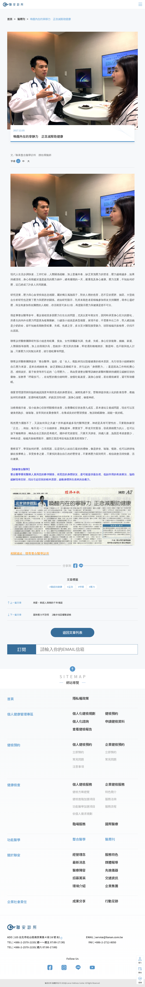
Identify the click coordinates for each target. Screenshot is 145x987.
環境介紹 (79, 885)
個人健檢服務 (82, 784)
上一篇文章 (15, 602)
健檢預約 (111, 713)
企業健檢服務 (115, 784)
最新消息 (79, 862)
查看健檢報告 (82, 729)
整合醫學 (79, 839)
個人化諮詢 (80, 721)
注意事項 (78, 766)
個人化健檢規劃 (83, 713)
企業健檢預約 (115, 744)
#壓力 (92, 586)
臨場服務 (79, 823)
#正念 (70, 586)
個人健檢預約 (82, 744)
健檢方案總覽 (80, 792)
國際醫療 (111, 823)
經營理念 (79, 854)
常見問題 (78, 759)
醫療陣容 (79, 870)
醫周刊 (110, 839)
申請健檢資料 (115, 721)
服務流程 (110, 806)
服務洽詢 (110, 799)
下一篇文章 (15, 614)
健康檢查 (13, 784)
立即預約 (78, 752)
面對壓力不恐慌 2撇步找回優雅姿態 (52, 614)
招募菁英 (79, 878)
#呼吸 (81, 586)
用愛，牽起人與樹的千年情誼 (48, 602)
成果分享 (79, 901)
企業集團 (111, 885)
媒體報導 (111, 862)
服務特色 (111, 854)
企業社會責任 (17, 901)
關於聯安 (13, 855)
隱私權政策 (80, 698)
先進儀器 (111, 870)
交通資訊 (111, 878)
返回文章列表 (72, 632)
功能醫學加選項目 (83, 806)
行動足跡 (111, 901)
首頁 (10, 698)
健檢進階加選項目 (83, 799)
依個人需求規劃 (82, 813)
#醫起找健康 (55, 586)
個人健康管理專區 (20, 714)
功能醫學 (13, 839)
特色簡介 (110, 792)
